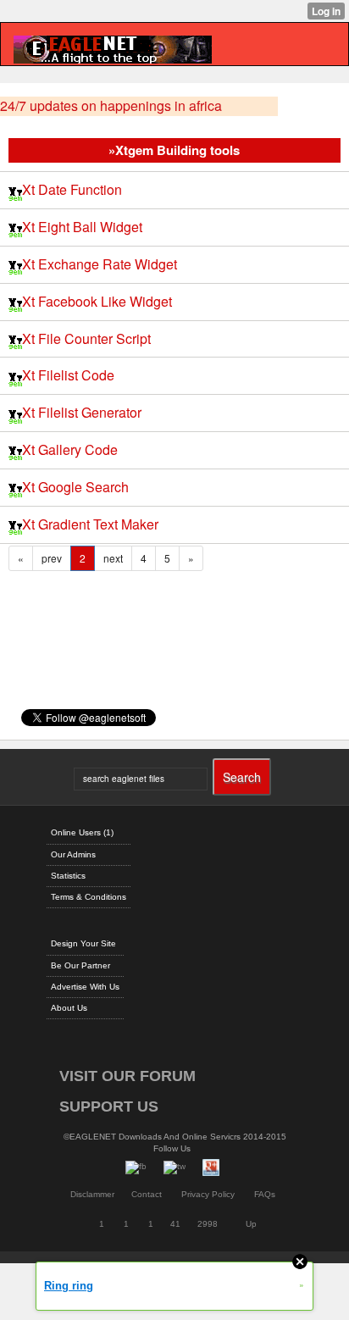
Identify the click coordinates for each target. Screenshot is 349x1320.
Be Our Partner (80, 965)
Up (251, 1223)
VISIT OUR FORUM (127, 1076)
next (113, 558)
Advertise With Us (85, 986)
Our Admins (73, 854)
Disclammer (92, 1194)
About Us (69, 1007)
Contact (146, 1194)
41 (175, 1223)
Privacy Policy (208, 1194)
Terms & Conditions (88, 896)
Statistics (68, 875)
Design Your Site (83, 943)
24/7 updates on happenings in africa (111, 106)
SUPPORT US (108, 1106)
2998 (207, 1223)
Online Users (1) (82, 832)
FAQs (264, 1194)
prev (52, 558)
